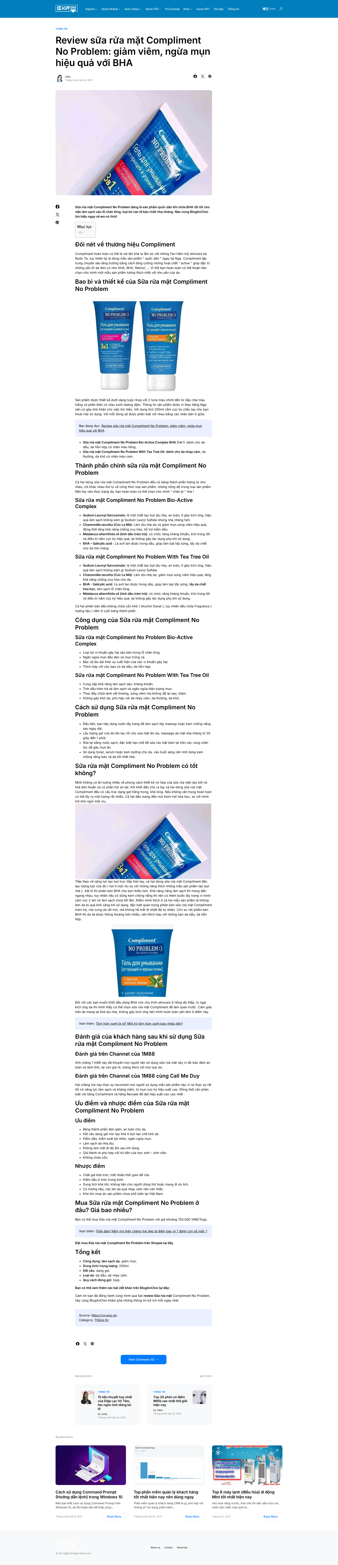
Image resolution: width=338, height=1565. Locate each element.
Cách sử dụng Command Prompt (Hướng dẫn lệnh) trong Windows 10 (89, 1494)
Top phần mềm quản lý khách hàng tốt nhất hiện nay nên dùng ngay (166, 1494)
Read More (114, 1516)
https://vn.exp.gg (104, 1315)
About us (155, 1547)
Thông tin (61, 28)
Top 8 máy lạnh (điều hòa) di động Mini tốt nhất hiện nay (243, 1494)
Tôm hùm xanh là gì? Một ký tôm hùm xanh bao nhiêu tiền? (139, 1023)
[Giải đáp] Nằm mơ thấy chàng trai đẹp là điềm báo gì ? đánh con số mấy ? (151, 1231)
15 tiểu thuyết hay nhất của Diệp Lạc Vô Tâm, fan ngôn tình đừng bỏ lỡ (115, 1403)
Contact (168, 1547)
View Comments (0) (141, 1359)
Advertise (182, 1547)
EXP (66, 1553)
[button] (268, 9)
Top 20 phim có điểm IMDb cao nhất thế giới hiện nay (170, 1401)
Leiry (68, 76)
